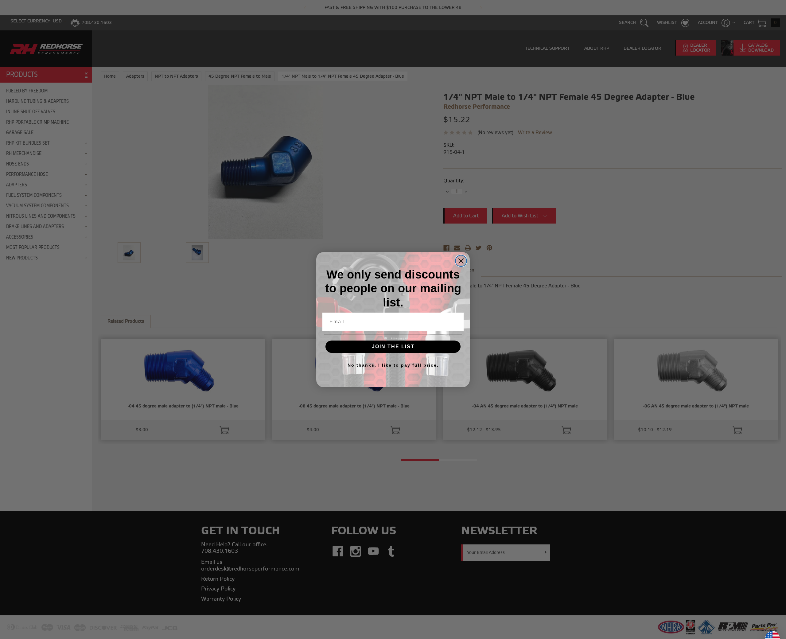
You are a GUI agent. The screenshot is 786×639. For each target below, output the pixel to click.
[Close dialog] (461, 261)
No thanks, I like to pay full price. (393, 365)
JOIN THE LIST (393, 346)
